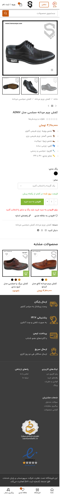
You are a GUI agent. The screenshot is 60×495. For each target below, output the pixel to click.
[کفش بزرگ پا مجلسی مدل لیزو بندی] (15, 263)
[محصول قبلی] (56, 106)
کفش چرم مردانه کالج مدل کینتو (44, 285)
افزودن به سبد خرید (32, 201)
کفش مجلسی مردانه (21, 99)
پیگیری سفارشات (51, 406)
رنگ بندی (53, 169)
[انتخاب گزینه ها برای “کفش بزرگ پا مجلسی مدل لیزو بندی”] (26, 274)
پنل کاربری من (52, 374)
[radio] (56, 173)
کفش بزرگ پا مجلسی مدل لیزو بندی (16, 285)
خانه (56, 99)
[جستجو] (5, 13)
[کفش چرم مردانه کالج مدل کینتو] (44, 263)
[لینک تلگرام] (38, 230)
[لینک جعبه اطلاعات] (30, 320)
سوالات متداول (52, 402)
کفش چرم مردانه (42, 99)
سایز (56, 180)
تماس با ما (24, 374)
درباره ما (25, 378)
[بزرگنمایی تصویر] (51, 69)
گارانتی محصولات (51, 410)
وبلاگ (55, 385)
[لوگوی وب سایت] (30, 4)
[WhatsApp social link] (42, 230)
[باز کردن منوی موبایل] (54, 5)
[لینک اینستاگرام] (46, 230)
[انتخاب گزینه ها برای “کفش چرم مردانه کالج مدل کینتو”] (55, 274)
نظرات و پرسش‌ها (36, 118)
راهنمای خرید (52, 378)
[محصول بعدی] (48, 106)
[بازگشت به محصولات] (52, 106)
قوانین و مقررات (51, 381)
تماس (44, 4)
